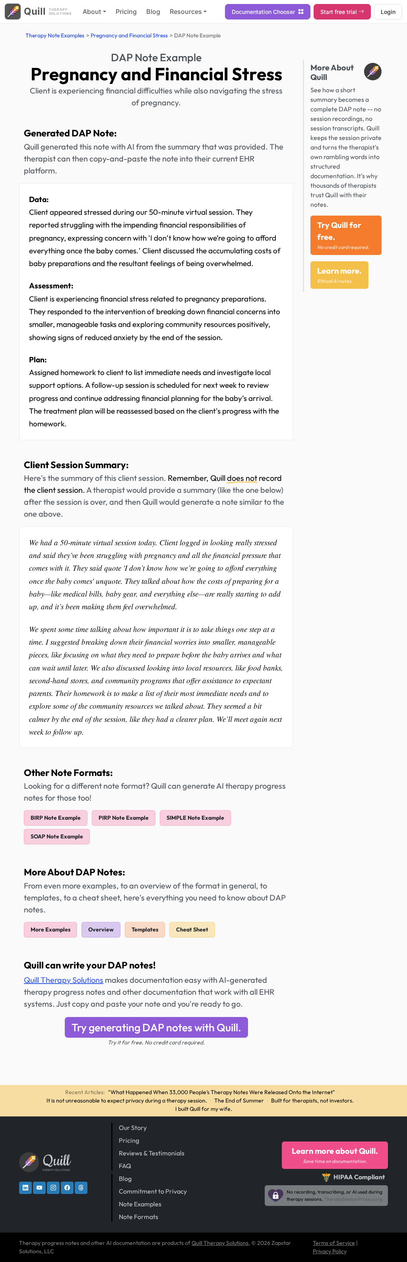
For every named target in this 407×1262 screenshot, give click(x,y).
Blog (153, 12)
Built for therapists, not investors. (312, 1100)
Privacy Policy (330, 1251)
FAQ (125, 1166)
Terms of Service (334, 1242)
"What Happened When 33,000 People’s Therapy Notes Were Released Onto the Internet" (221, 1092)
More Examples (50, 929)
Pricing (126, 12)
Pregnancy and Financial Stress (129, 35)
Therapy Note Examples (54, 35)
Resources (186, 12)
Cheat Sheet (192, 929)
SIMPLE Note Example (195, 817)
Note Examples (140, 1204)
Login (388, 11)
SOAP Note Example (57, 836)
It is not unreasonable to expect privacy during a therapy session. (127, 1100)
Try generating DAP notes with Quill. (156, 1027)
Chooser (264, 11)
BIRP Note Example (56, 817)
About (92, 12)
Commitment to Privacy (153, 1191)
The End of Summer (239, 1100)
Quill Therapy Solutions (63, 980)
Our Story (133, 1128)
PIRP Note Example (124, 817)
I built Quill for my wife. (203, 1108)
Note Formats (138, 1217)
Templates (145, 929)
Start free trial (338, 11)
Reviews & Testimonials (151, 1153)
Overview (101, 929)
